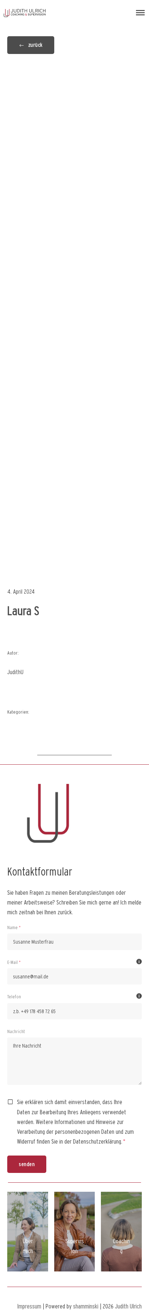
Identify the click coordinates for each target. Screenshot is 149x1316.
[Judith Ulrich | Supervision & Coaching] (24, 13)
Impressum (29, 1306)
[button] (140, 12)
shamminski (85, 1306)
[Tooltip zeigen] (139, 962)
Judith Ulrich (128, 1306)
